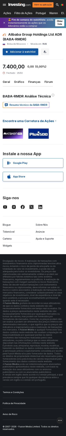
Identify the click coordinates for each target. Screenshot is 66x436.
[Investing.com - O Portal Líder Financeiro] (19, 5)
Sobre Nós (42, 224)
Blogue (7, 224)
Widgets (7, 245)
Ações (7, 13)
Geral (6, 82)
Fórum (49, 82)
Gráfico (19, 82)
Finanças (34, 82)
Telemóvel (9, 231)
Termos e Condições (13, 392)
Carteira (7, 238)
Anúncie (40, 231)
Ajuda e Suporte (45, 238)
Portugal (41, 13)
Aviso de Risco (10, 414)
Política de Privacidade (14, 403)
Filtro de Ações (23, 13)
